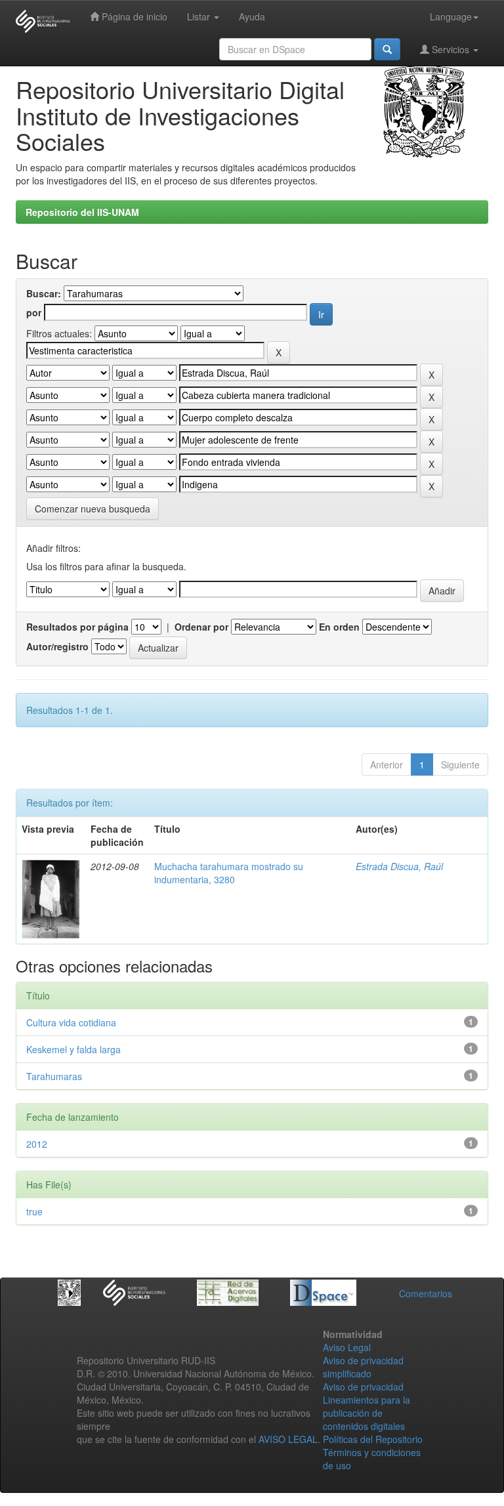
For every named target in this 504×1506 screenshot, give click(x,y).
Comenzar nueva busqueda (92, 508)
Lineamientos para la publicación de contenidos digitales (366, 1413)
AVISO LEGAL (288, 1439)
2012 (36, 1143)
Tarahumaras (54, 1076)
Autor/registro (57, 646)
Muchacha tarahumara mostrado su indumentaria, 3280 (228, 873)
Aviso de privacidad (363, 1386)
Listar (200, 16)
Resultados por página (77, 626)
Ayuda (252, 16)
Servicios (450, 49)
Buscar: (43, 293)
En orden (339, 626)
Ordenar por (201, 626)
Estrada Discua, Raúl (399, 866)
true (34, 1211)
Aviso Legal (347, 1347)
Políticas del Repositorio (373, 1439)
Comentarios (425, 1293)
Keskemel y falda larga (73, 1049)
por (33, 312)
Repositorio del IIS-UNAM (82, 212)
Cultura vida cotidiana (71, 1022)
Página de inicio (133, 16)
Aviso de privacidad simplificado (363, 1367)
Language (451, 16)
